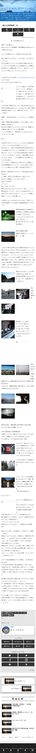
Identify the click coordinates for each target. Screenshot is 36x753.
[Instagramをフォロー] (18, 630)
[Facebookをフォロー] (16, 630)
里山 (4, 618)
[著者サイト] (11, 630)
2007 (4, 612)
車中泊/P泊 (5, 615)
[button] (32, 380)
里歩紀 (12, 615)
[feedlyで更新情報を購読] (21, 630)
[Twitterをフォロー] (14, 630)
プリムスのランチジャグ (27, 77)
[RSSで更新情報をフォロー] (23, 630)
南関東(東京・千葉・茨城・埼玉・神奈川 (17, 612)
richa (12, 626)
